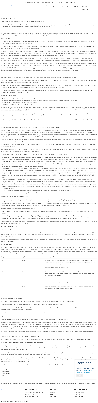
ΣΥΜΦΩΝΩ (79, 375)
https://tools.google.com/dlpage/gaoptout (81, 339)
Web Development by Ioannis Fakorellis (14, 401)
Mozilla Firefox (5, 371)
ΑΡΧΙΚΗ (53, 6)
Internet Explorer (6, 369)
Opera (3, 377)
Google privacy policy (63, 331)
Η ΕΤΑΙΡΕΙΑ (60, 6)
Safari (3, 375)
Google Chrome (6, 373)
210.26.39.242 (31, 394)
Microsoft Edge (5, 368)
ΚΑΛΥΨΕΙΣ (76, 6)
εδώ (6, 333)
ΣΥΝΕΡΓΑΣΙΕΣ (85, 6)
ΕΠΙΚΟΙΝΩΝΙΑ (84, 9)
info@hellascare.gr (33, 396)
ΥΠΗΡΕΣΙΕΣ (68, 6)
